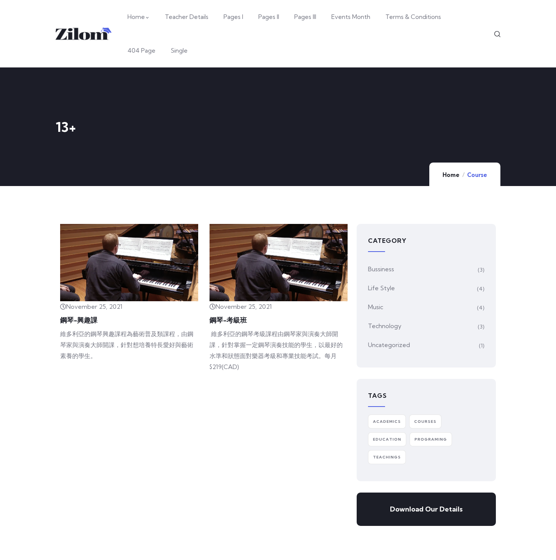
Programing (431, 439)
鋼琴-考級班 (228, 320)
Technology (384, 326)
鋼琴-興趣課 (79, 320)
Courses (425, 421)
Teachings (387, 457)
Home (451, 174)
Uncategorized (389, 345)
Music (375, 307)
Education (387, 439)
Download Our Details (426, 509)
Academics (387, 421)
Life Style (381, 288)
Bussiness (381, 269)
